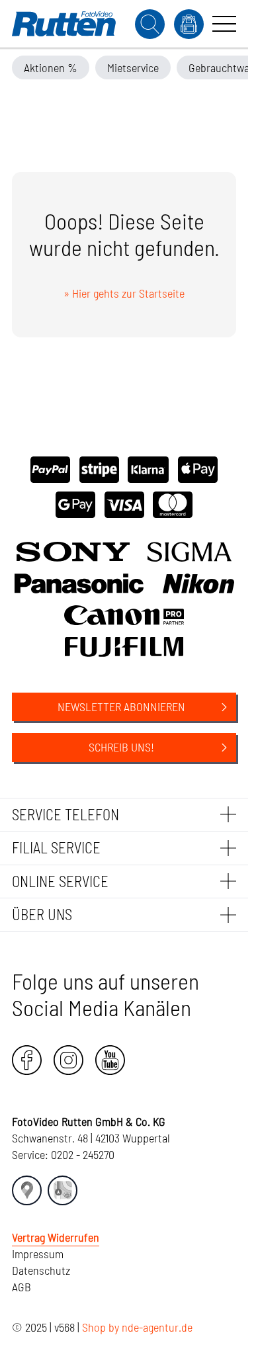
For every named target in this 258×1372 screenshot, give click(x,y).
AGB (21, 1286)
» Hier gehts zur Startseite (124, 293)
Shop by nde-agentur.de (137, 1327)
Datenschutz (41, 1270)
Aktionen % (50, 67)
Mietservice (133, 67)
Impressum (38, 1253)
